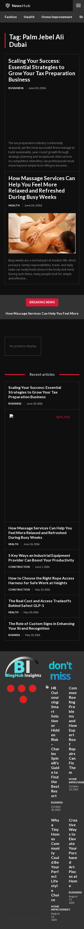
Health (14, 205)
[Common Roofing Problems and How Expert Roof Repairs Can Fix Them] (65, 687)
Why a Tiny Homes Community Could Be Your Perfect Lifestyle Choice (55, 860)
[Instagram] (21, 688)
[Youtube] (23, 699)
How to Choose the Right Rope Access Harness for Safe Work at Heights (41, 580)
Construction (19, 566)
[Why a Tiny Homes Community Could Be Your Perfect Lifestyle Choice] (47, 819)
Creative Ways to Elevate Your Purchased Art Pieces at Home (73, 853)
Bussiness (16, 88)
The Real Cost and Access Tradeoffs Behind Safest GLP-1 (39, 603)
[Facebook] (10, 688)
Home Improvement (60, 908)
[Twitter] (32, 688)
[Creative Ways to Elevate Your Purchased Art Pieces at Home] (65, 819)
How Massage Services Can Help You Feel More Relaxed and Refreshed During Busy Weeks (41, 187)
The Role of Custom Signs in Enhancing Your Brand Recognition (41, 625)
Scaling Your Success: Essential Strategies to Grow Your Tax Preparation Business (41, 69)
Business (14, 634)
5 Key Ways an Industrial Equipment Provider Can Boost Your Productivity (41, 557)
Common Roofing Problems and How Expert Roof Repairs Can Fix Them (73, 730)
